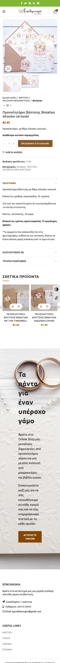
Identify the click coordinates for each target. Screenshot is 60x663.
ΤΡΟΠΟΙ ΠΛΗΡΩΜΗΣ (14, 261)
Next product (10, 105)
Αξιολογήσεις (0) (13, 252)
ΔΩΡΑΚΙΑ (7, 644)
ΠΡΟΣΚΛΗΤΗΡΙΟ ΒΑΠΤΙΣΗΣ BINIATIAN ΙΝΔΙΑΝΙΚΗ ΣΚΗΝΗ (44, 317)
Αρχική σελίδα (9, 97)
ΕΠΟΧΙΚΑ (7, 649)
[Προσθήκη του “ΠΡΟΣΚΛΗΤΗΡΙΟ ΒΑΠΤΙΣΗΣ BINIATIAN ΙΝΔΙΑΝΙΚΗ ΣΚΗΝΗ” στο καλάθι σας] (41, 306)
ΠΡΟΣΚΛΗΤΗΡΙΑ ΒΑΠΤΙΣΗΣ (16, 100)
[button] (30, 537)
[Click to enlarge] (8, 68)
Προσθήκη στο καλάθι (35, 143)
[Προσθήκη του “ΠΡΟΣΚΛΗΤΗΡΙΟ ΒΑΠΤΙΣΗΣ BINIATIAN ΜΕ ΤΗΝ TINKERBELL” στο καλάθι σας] (13, 306)
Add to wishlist (14, 152)
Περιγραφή (9, 183)
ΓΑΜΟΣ (6, 638)
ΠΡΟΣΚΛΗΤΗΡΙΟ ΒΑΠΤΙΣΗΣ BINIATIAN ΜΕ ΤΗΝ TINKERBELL (16, 317)
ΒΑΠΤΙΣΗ (23, 97)
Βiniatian (37, 100)
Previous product (4, 105)
